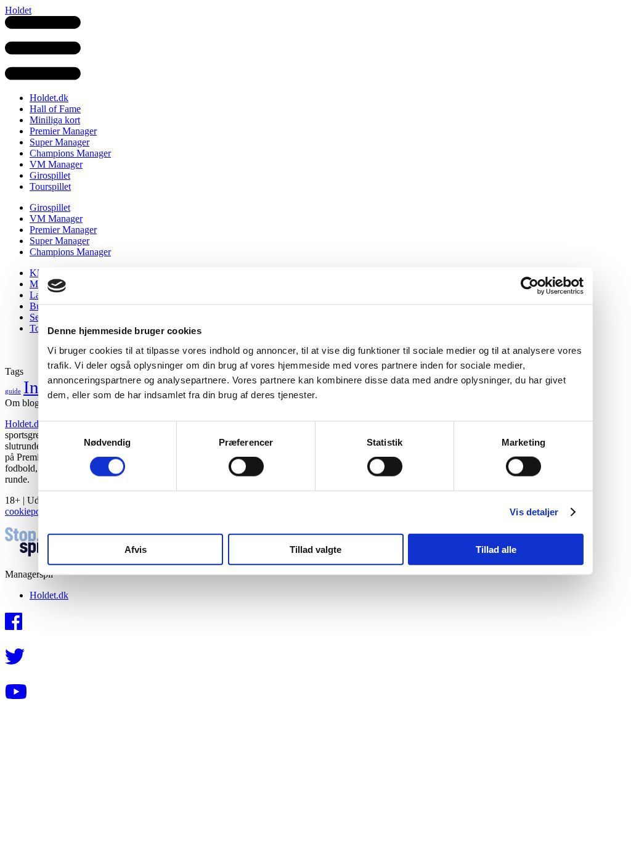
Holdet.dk (49, 97)
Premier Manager (63, 131)
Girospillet (50, 175)
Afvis (135, 549)
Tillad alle (496, 549)
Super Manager (59, 142)
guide (13, 391)
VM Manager (56, 164)
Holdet (18, 10)
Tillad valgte (315, 549)
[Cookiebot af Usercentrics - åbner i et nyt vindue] (530, 286)
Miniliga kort (55, 120)
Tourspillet (50, 186)
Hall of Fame (55, 109)
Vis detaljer (534, 512)
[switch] (246, 466)
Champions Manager (70, 153)
